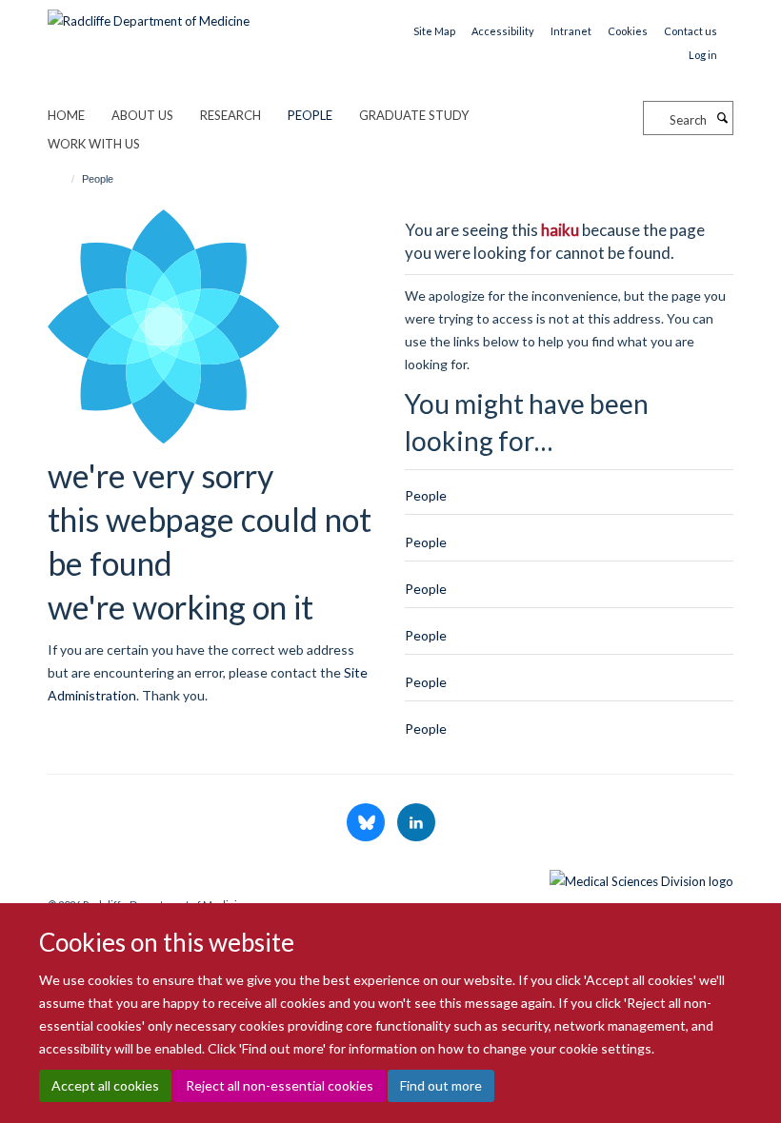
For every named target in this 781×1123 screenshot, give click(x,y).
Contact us (690, 31)
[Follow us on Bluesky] (367, 823)
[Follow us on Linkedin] (416, 823)
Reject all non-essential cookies (279, 1085)
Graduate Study (414, 115)
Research (230, 115)
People (310, 115)
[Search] (721, 118)
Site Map (434, 31)
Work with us (94, 143)
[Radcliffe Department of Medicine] (149, 14)
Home (66, 115)
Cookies (628, 31)
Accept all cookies (105, 1085)
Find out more (441, 1085)
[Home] (64, 178)
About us (142, 115)
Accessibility (502, 31)
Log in (703, 55)
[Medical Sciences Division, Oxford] (390, 876)
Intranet (571, 31)
